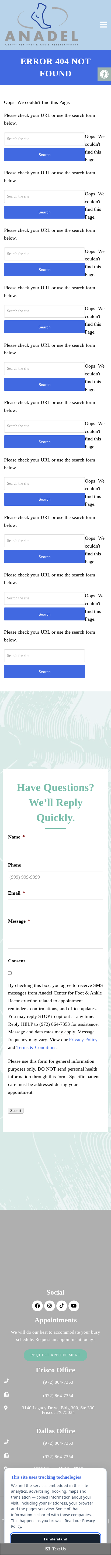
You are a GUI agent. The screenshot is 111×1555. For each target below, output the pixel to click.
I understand (55, 1539)
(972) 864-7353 (58, 1382)
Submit (15, 1111)
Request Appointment (55, 1355)
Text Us (58, 1549)
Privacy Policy (83, 1039)
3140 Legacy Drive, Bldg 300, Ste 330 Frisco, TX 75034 (58, 1410)
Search (45, 672)
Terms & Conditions (36, 1047)
